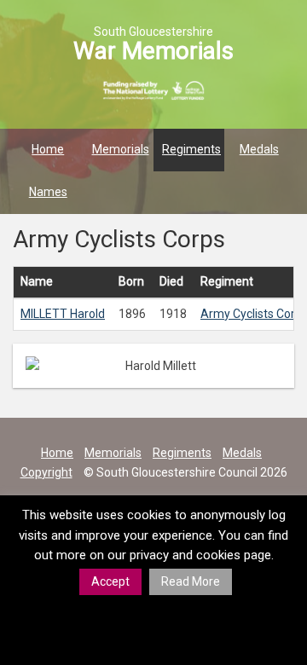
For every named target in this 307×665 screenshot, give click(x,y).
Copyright (46, 472)
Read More (190, 581)
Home (48, 149)
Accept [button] (110, 581)
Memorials (120, 149)
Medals (259, 149)
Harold (62, 314)
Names (48, 192)
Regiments (191, 149)
